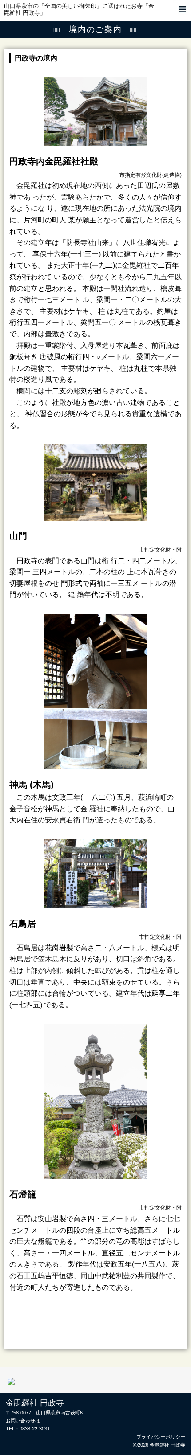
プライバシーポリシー (160, 1436)
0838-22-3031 (35, 1428)
